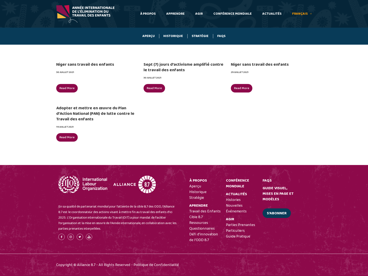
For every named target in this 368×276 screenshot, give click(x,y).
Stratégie (200, 36)
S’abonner (277, 213)
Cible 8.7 (196, 217)
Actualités (272, 13)
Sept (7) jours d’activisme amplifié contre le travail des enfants (183, 67)
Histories (233, 200)
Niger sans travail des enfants (85, 64)
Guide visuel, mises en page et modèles (278, 193)
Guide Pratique (238, 236)
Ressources (198, 223)
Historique (173, 36)
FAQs (221, 36)
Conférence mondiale (232, 13)
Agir (199, 13)
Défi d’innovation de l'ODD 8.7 (203, 237)
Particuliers (235, 231)
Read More (68, 89)
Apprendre (175, 13)
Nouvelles (234, 206)
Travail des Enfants (205, 211)
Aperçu (148, 36)
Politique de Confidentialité (156, 265)
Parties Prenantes (240, 225)
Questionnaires (202, 229)
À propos (148, 13)
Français (300, 13)
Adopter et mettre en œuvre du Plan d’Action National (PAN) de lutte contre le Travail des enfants (95, 113)
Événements (236, 211)
